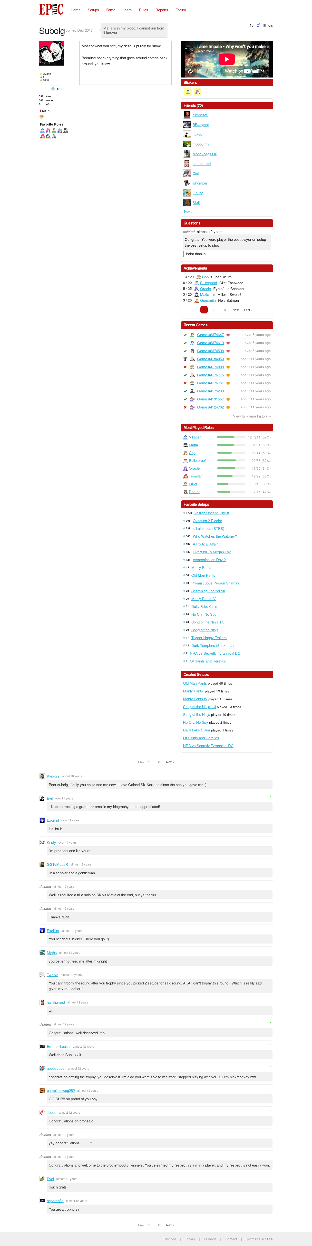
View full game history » (252, 416)
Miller (193, 483)
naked (197, 134)
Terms (190, 1238)
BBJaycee (201, 124)
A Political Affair (205, 543)
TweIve (52, 974)
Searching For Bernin (208, 590)
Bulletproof (208, 282)
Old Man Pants (203, 575)
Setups (93, 9)
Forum (181, 9)
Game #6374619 (210, 342)
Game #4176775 (210, 374)
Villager (195, 436)
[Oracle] (48, 130)
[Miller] (54, 130)
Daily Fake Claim (204, 606)
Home (75, 9)
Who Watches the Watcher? (215, 536)
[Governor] (60, 130)
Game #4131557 (210, 398)
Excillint (53, 820)
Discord (170, 1238)
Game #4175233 (210, 390)
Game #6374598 (210, 350)
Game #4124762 (210, 406)
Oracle (205, 288)
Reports (162, 9)
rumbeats (200, 114)
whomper (200, 182)
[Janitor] (65, 130)
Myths (52, 952)
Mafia (204, 294)
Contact (231, 1238)
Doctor (194, 491)
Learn (127, 9)
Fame (110, 9)
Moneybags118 (205, 153)
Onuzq (198, 192)
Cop (205, 276)
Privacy (210, 1238)
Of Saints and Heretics (208, 660)
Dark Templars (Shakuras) (212, 645)
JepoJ (52, 1112)
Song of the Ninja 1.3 (207, 621)
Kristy (51, 842)
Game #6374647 (210, 334)
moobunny (201, 143)
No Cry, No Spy (203, 614)
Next (188, 211)
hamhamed (202, 163)
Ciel (196, 173)
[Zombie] (54, 136)
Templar (195, 475)
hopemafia (55, 1200)
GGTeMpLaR (57, 864)
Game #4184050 (210, 358)
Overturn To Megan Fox (212, 551)
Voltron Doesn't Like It (211, 512)
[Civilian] (48, 136)
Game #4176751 (210, 382)
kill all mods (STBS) (208, 528)
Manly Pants (201, 567)
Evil (50, 798)
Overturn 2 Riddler (207, 520)
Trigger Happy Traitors (209, 637)
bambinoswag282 (61, 1090)
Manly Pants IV (203, 598)
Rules (143, 9)
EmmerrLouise (58, 1046)
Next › (236, 310)
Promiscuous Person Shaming (215, 582)
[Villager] (42, 130)
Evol (50, 1178)
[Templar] (42, 136)
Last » (248, 310)
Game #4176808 (210, 366)
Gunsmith (208, 300)
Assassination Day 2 (209, 559)
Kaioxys (53, 776)
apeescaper (56, 1068)
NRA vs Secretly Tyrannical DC (215, 653)
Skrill (196, 202)
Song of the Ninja (204, 629)
